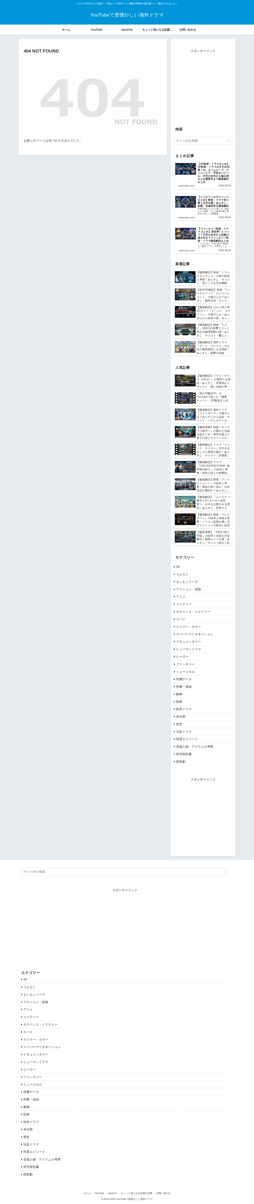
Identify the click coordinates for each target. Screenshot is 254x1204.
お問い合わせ (163, 1193)
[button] (228, 141)
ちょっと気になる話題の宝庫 (136, 1193)
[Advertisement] (203, 89)
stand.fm (112, 1193)
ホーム (87, 1193)
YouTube (99, 1193)
